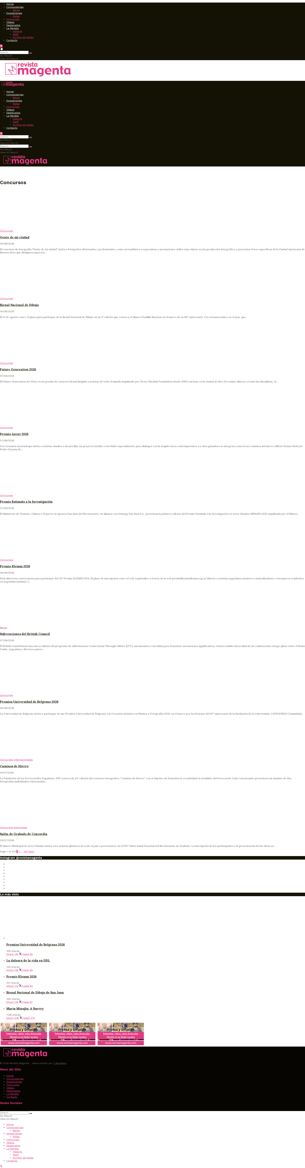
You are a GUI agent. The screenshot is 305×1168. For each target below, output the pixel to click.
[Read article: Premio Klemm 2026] (152, 538)
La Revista (12, 28)
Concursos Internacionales (16, 759)
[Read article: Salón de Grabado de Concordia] (152, 806)
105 (26, 851)
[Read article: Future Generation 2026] (152, 341)
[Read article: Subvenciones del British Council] (152, 606)
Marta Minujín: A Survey (25, 1008)
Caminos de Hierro (14, 766)
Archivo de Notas (23, 37)
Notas (16, 16)
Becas (16, 10)
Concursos (12, 19)
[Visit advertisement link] (24, 1045)
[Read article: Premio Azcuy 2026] (152, 406)
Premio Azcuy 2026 (14, 434)
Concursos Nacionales (13, 827)
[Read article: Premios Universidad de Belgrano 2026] (152, 673)
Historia (17, 31)
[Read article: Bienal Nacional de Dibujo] (152, 277)
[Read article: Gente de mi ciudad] (152, 209)
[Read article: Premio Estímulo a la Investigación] (152, 473)
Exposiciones (14, 13)
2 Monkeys (59, 1063)
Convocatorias (15, 7)
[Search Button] (30, 53)
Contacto (11, 40)
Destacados (13, 25)
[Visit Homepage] (36, 77)
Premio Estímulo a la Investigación (26, 502)
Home (10, 4)
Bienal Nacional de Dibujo (19, 305)
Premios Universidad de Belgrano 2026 (29, 702)
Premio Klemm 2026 (15, 566)
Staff (16, 34)
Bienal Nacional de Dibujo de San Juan (35, 992)
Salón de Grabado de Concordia (23, 834)
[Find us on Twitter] (1, 46)
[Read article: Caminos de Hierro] (152, 738)
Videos (10, 22)
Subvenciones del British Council (25, 634)
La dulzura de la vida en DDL (28, 960)
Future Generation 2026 (18, 369)
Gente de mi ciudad (14, 237)
